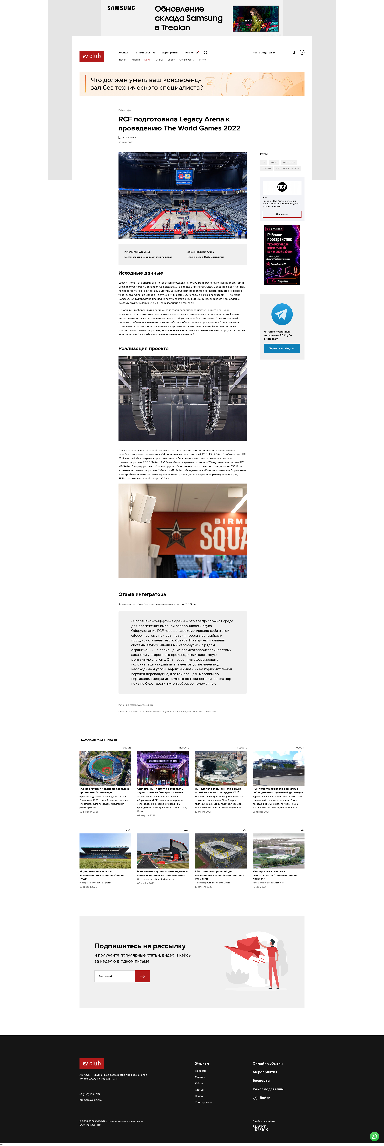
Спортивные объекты (287, 168)
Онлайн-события (145, 52)
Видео (171, 59)
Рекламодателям (264, 52)
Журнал (123, 52)
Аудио (274, 162)
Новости (122, 59)
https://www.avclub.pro (141, 704)
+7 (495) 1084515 (90, 1094)
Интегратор (289, 162)
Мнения (136, 59)
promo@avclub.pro (91, 1100)
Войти (265, 1098)
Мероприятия (170, 52)
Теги (203, 59)
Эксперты (191, 52)
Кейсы (147, 59)
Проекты (266, 168)
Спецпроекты (186, 59)
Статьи (159, 59)
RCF (263, 162)
